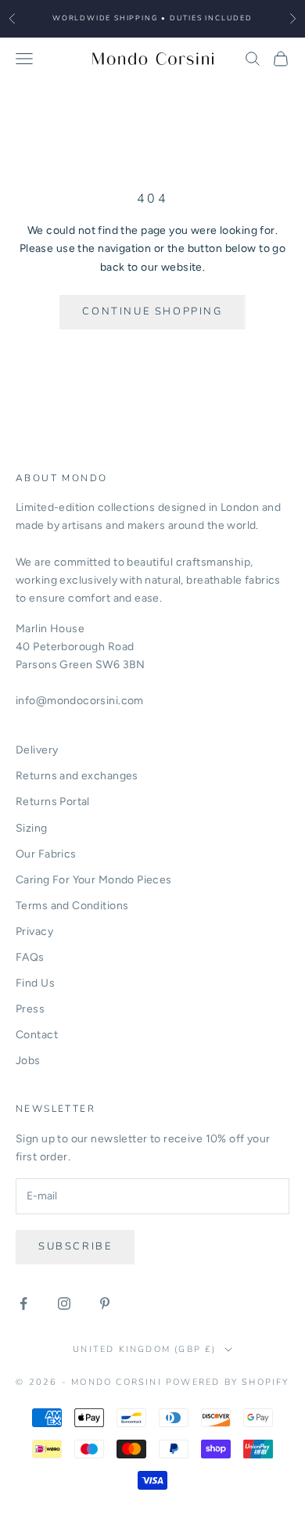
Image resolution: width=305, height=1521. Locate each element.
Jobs (28, 1060)
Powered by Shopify (227, 1382)
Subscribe (75, 1246)
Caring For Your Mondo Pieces (94, 879)
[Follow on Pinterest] (105, 1303)
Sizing (32, 828)
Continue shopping (152, 311)
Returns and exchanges (77, 775)
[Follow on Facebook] (23, 1303)
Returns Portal (53, 801)
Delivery (37, 750)
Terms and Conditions (72, 905)
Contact (37, 1034)
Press (30, 1009)
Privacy (34, 931)
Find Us (35, 983)
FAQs (30, 957)
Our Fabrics (46, 854)
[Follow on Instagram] (64, 1303)
